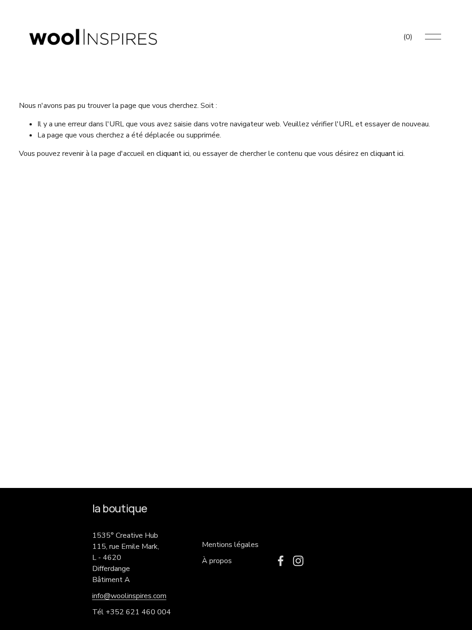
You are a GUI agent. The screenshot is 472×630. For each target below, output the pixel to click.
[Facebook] (280, 560)
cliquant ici (172, 154)
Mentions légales (230, 545)
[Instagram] (298, 560)
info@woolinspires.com (129, 596)
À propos (217, 561)
